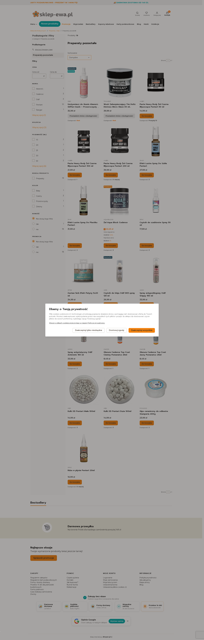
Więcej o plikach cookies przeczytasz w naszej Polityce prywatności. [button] (77, 323)
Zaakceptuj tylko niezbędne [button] (88, 330)
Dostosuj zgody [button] (116, 330)
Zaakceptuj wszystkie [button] (141, 330)
